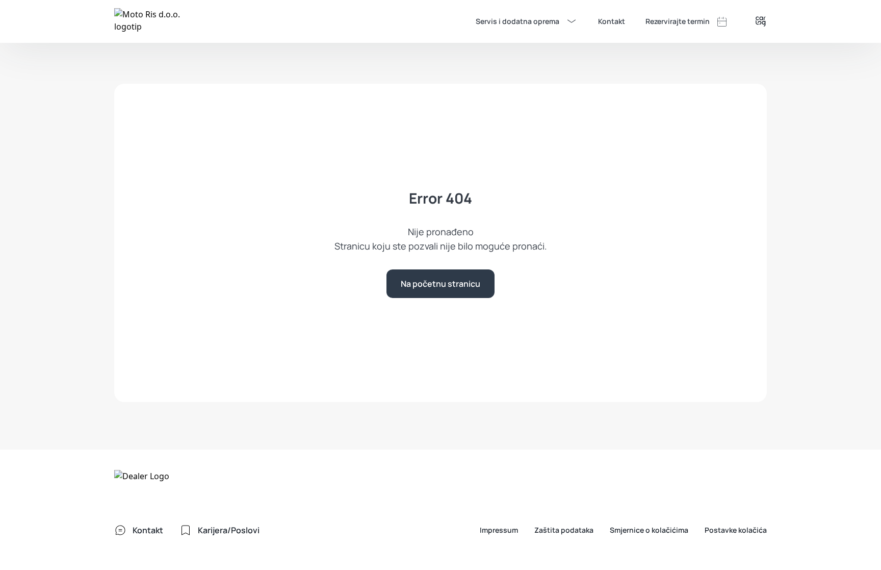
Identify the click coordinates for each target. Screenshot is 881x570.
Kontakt (611, 21)
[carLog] (761, 21)
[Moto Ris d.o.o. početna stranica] (148, 21)
